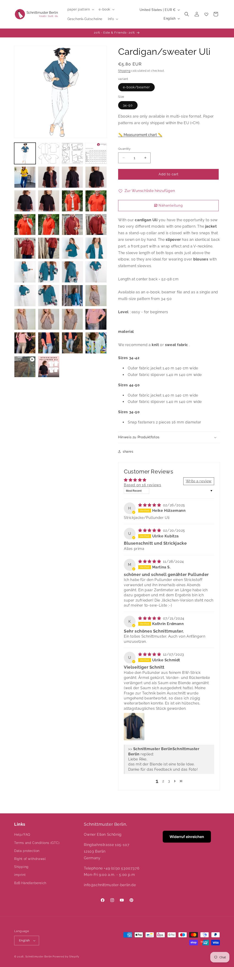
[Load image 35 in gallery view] (72, 343)
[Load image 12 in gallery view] (96, 201)
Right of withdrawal (30, 859)
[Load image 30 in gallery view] (48, 319)
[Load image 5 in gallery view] (25, 177)
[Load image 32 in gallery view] (96, 319)
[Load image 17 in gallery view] (25, 248)
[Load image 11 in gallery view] (72, 201)
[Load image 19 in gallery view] (72, 248)
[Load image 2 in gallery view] (48, 153)
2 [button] (163, 781)
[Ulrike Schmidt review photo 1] (134, 726)
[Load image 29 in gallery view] (25, 319)
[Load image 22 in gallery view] (48, 272)
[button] (80, 9)
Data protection (27, 851)
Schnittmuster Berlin (38, 956)
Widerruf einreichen (187, 836)
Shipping (124, 70)
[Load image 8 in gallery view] (96, 177)
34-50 (128, 105)
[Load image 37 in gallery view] (48, 366)
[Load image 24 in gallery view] (96, 272)
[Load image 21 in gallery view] (25, 272)
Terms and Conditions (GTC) (37, 843)
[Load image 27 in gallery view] (72, 295)
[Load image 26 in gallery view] (48, 295)
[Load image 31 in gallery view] (72, 319)
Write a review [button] (199, 481)
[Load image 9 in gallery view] (25, 201)
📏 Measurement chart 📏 (140, 135)
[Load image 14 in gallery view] (48, 224)
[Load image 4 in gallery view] (96, 153)
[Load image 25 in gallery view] (25, 295)
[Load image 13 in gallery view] (25, 224)
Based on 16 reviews (142, 485)
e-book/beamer (136, 87)
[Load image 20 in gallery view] (96, 248)
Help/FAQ (22, 834)
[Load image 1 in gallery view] (25, 153)
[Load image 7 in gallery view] (72, 177)
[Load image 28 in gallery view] (96, 295)
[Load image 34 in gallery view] (48, 343)
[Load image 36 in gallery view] (96, 343)
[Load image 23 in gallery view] (72, 272)
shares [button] (128, 451)
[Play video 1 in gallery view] (25, 366)
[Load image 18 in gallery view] (48, 248)
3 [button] (169, 781)
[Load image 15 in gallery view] (72, 224)
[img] (150, 505)
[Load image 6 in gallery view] (48, 177)
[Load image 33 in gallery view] (25, 343)
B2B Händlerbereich (30, 883)
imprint (20, 875)
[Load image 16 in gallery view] (96, 224)
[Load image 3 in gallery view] (72, 153)
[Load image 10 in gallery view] (48, 201)
